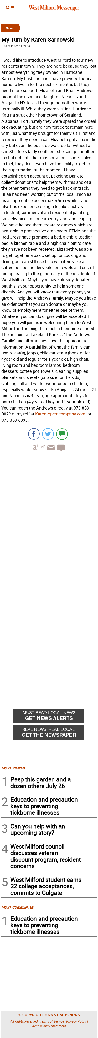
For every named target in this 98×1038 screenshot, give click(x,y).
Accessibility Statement (49, 1026)
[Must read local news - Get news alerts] (55, 717)
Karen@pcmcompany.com (60, 414)
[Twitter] (48, 434)
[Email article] (50, 451)
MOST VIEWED (13, 768)
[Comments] (62, 434)
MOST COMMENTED (17, 907)
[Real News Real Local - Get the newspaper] (55, 733)
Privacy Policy (76, 1021)
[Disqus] (49, 516)
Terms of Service (52, 1021)
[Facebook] (34, 434)
